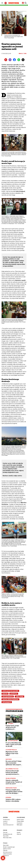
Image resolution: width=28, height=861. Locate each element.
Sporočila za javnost (8, 824)
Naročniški (6, 845)
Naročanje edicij (7, 837)
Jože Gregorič (6, 702)
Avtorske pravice (7, 852)
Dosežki (5, 823)
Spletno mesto (7, 848)
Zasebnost (6, 855)
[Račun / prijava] (23, 3)
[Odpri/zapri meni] (4, 3)
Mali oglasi (19, 824)
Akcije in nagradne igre (9, 847)
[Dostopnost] (6, 3)
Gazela (18, 832)
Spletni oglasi (20, 819)
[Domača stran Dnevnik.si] (14, 3)
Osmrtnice (19, 823)
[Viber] (10, 59)
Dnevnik (5, 832)
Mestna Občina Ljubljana (10, 699)
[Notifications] (3, 858)
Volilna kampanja (7, 854)
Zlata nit (19, 834)
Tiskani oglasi (20, 821)
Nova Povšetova (7, 696)
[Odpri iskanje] (25, 3)
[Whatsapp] (18, 59)
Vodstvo (5, 821)
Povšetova (13, 694)
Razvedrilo (6, 836)
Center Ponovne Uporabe (10, 691)
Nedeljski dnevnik (7, 834)
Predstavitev (6, 819)
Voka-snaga (19, 696)
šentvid (5, 694)
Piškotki (5, 850)
